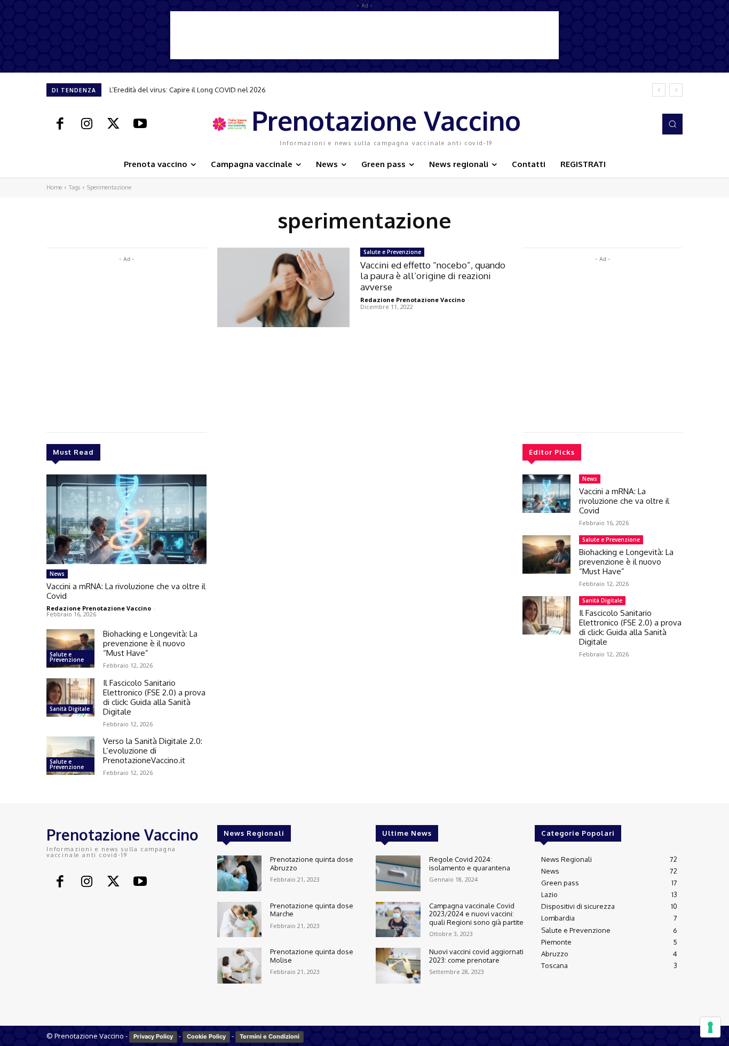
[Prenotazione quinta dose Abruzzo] (239, 873)
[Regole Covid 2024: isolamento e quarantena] (398, 873)
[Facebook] (59, 124)
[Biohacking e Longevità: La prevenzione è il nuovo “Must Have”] (70, 648)
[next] (676, 90)
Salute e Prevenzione (67, 657)
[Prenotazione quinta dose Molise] (239, 966)
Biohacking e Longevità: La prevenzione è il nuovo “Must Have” (150, 643)
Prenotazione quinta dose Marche (311, 909)
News (57, 573)
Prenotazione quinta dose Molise (311, 955)
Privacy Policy (153, 1036)
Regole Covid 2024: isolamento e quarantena (469, 863)
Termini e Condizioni (269, 1036)
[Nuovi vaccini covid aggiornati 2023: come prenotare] (398, 966)
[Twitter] (113, 124)
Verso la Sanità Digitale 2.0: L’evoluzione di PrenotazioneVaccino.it (152, 750)
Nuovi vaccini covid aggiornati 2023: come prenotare (476, 955)
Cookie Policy (206, 1036)
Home (54, 187)
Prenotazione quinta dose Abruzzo (311, 863)
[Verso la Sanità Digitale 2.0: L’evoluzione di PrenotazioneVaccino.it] (70, 755)
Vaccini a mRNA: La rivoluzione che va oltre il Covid (125, 591)
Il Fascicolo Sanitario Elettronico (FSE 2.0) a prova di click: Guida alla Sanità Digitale (154, 697)
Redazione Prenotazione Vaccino (98, 608)
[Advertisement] (364, 35)
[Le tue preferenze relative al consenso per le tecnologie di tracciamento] (710, 1027)
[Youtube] (139, 124)
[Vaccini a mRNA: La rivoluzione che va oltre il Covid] (126, 519)
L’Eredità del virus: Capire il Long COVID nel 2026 (187, 89)
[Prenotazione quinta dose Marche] (239, 920)
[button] (672, 124)
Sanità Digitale (70, 708)
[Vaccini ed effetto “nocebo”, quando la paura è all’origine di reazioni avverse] (283, 287)
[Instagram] (86, 124)
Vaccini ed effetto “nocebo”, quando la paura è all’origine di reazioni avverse (432, 275)
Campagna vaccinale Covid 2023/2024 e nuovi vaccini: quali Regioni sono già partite (476, 913)
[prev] (658, 90)
